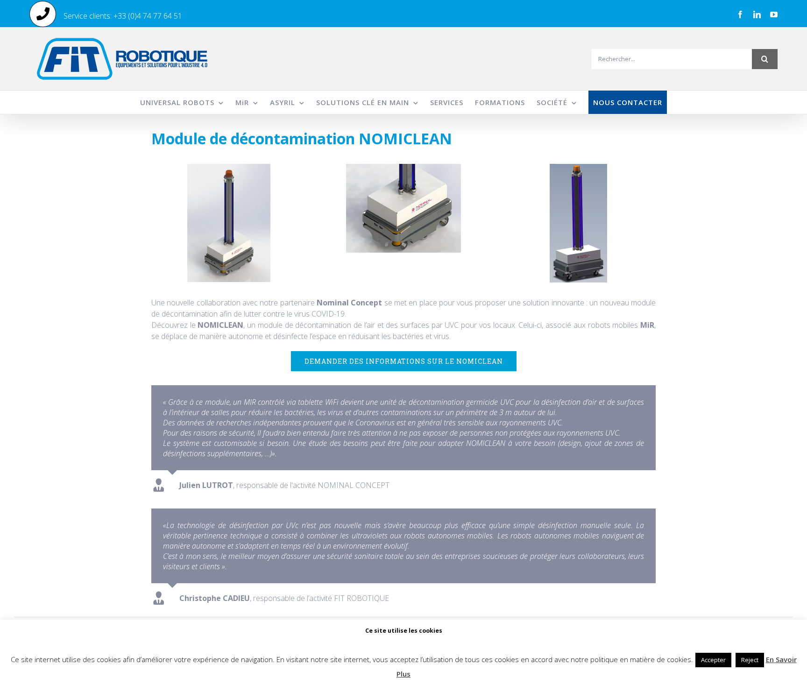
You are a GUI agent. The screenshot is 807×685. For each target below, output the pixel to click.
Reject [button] (749, 660)
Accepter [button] (713, 660)
